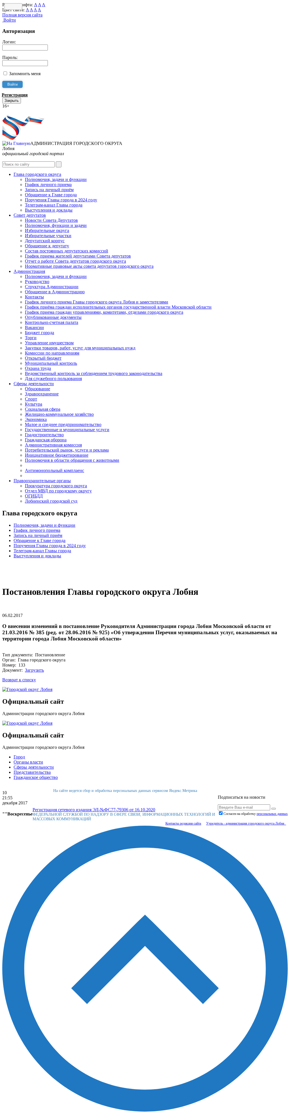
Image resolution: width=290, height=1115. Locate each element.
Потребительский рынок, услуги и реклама (67, 450)
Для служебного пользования (53, 378)
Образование (37, 388)
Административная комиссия (53, 444)
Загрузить (34, 670)
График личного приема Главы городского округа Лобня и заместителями (96, 302)
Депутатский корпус (45, 240)
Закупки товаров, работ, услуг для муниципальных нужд (80, 347)
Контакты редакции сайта (183, 823)
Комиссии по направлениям (52, 353)
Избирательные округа (47, 230)
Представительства (32, 772)
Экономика (36, 419)
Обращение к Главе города (51, 194)
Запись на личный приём (49, 189)
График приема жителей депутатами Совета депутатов (78, 256)
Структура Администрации (51, 286)
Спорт (31, 399)
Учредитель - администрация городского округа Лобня (246, 823)
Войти (9, 20)
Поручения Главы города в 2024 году (61, 199)
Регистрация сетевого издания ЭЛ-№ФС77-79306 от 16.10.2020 (94, 809)
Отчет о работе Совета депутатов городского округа (75, 261)
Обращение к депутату (47, 245)
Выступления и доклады (48, 210)
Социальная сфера (42, 409)
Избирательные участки (48, 235)
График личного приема (48, 184)
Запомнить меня (24, 73)
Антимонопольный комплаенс (54, 470)
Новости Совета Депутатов (51, 220)
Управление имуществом (49, 342)
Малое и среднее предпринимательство (63, 424)
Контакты (34, 296)
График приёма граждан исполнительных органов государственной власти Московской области (118, 307)
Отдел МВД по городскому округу (58, 490)
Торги (31, 337)
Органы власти (28, 762)
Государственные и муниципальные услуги (67, 429)
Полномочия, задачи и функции (56, 179)
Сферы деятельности (34, 383)
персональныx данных (272, 814)
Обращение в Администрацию (55, 291)
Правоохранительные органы (42, 480)
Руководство (37, 281)
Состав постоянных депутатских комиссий (66, 250)
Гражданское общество (36, 777)
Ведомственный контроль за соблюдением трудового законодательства (93, 373)
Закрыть (12, 100)
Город (19, 756)
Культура (33, 404)
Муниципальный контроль (51, 363)
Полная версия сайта (22, 14)
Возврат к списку (19, 679)
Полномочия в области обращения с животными (72, 460)
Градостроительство (44, 434)
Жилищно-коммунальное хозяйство (59, 414)
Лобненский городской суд (51, 501)
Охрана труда (38, 368)
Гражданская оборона (46, 439)
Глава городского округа (37, 174)
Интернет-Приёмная (22, 111)
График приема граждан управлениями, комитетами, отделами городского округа (104, 312)
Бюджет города (39, 332)
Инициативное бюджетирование (56, 455)
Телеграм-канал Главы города (53, 205)
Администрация (29, 271)
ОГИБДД (34, 496)
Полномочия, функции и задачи (56, 225)
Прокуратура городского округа (56, 485)
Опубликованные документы (53, 317)
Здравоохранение (42, 393)
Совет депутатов (30, 215)
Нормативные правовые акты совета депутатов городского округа (89, 266)
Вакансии (34, 327)
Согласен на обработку (255, 814)
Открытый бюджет (43, 358)
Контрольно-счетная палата (51, 322)
